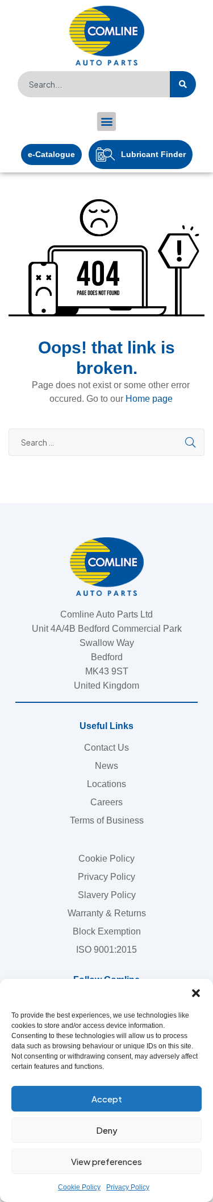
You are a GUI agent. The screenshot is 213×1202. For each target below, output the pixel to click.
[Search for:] (106, 442)
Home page (149, 399)
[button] (196, 993)
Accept (106, 1098)
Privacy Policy (127, 1187)
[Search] (183, 84)
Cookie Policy (79, 1187)
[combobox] (94, 84)
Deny (107, 1130)
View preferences (106, 1161)
